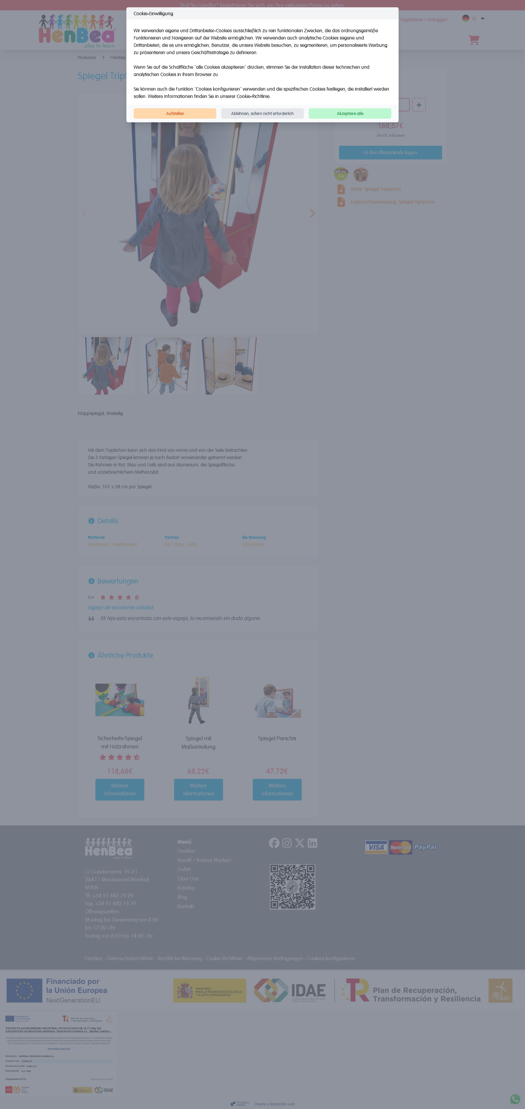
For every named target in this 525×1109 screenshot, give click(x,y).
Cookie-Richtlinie (253, 96)
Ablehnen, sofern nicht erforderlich (262, 113)
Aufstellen (175, 113)
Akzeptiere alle (350, 113)
